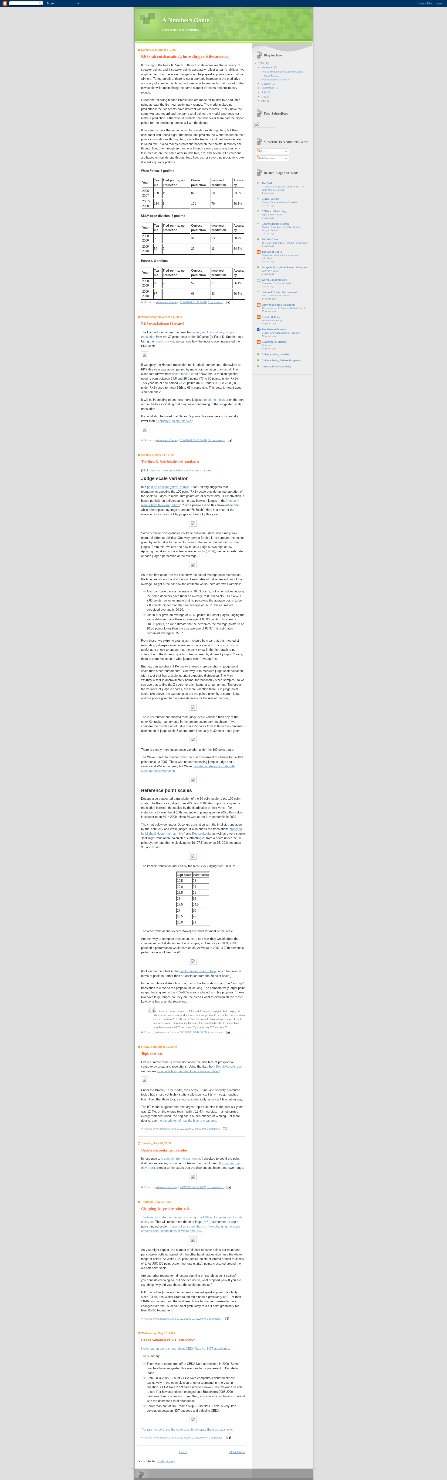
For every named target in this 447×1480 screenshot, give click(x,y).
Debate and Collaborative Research (281, 333)
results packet (164, 341)
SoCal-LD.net (270, 239)
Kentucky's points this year (174, 421)
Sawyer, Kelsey (270, 271)
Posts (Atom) (166, 1461)
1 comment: (213, 1128)
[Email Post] (227, 302)
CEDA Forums (270, 198)
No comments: (216, 440)
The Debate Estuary (274, 329)
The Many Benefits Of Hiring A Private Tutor (285, 243)
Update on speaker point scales (164, 1150)
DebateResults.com (229, 1066)
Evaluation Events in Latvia (276, 283)
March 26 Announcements (276, 295)
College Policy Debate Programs (281, 360)
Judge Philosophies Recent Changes (284, 267)
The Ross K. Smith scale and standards (170, 462)
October (266, 83)
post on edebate (158, 487)
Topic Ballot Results (272, 214)
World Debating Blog (274, 279)
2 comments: (215, 1031)
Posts (263, 151)
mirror (174, 487)
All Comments (268, 158)
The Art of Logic (272, 251)
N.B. (206, 1222)
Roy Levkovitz (201, 833)
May (264, 96)
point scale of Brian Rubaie (197, 971)
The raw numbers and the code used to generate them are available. (187, 1429)
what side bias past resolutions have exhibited (188, 1071)
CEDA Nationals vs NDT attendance (168, 1340)
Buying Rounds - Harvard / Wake (279, 202)
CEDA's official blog (274, 211)
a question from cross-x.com (180, 1158)
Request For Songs (272, 320)
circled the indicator (215, 399)
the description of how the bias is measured (187, 1120)
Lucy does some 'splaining (278, 304)
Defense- (266, 345)
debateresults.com (184, 374)
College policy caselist (275, 354)
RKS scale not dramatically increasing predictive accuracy (185, 56)
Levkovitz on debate (274, 341)
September (267, 87)
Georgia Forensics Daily (276, 366)
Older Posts (237, 1452)
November (267, 67)
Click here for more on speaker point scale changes (176, 470)
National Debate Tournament (279, 292)
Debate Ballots (271, 317)
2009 (261, 63)
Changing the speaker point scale (165, 1209)
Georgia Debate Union (275, 223)
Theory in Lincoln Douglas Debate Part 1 (283, 308)
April (264, 100)
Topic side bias (152, 1053)
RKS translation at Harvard (162, 324)
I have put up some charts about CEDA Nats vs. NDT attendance (185, 1348)
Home (183, 1452)
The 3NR (267, 183)
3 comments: (215, 302)
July (264, 92)
